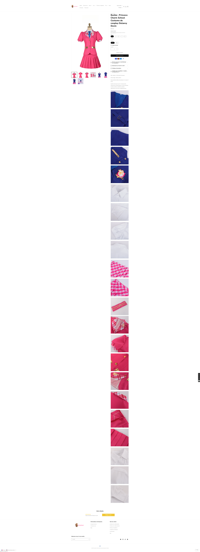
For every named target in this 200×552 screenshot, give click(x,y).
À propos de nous (94, 524)
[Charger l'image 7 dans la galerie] (74, 81)
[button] (90, 5)
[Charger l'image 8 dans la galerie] (80, 81)
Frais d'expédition (113, 32)
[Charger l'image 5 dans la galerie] (99, 75)
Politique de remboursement (115, 525)
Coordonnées (112, 531)
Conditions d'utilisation (114, 529)
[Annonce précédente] (72, 1)
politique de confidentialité (114, 524)
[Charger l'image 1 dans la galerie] (74, 75)
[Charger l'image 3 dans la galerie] (87, 75)
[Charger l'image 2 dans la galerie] (80, 75)
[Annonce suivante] (128, 1)
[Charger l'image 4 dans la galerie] (93, 75)
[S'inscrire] (89, 539)
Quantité (112, 46)
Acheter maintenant (119, 55)
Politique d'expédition (113, 527)
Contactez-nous (93, 525)
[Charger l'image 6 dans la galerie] (106, 75)
